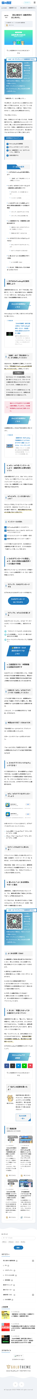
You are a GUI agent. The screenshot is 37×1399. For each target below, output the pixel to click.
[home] (15, 1384)
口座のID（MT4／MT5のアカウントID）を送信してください (19, 228)
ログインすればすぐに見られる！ (19, 250)
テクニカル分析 (10, 1275)
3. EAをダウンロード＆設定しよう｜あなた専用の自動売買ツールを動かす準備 (18, 206)
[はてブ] (18, 1066)
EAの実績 (9, 1299)
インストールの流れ (15, 198)
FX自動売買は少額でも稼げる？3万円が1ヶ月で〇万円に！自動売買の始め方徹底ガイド (23, 1328)
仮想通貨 (8, 1280)
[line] (24, 1066)
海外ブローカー (8, 1290)
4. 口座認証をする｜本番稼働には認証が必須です (18, 222)
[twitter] (12, 1066)
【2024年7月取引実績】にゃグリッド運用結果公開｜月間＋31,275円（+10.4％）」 (11, 1152)
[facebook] (6, 1066)
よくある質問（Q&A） (16, 262)
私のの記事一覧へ (22, 1117)
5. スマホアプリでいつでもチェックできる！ (18, 240)
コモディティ (10, 1270)
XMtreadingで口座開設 (18, 1056)
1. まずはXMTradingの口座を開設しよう (18, 173)
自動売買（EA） (13, 8)
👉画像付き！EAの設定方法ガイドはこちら (18, 651)
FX (15, 22)
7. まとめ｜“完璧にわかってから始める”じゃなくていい (18, 268)
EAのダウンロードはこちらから (18, 600)
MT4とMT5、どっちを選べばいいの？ (19, 193)
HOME (5, 8)
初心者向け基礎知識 (20, 22)
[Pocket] (30, 1066)
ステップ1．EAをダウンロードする (19, 212)
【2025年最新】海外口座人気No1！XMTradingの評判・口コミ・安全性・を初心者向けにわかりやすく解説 (22, 1340)
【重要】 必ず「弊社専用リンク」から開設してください (20, 179)
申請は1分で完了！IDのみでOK (18, 233)
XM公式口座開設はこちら (18, 305)
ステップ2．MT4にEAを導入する (19, 215)
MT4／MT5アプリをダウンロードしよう (19, 245)
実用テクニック (8, 1285)
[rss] (21, 1384)
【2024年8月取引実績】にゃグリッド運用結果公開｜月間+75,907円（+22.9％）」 (11, 1196)
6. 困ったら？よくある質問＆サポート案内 (18, 257)
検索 (18, 1248)
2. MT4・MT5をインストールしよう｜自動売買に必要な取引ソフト (18, 187)
